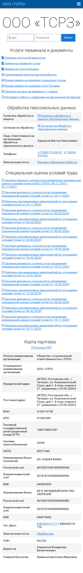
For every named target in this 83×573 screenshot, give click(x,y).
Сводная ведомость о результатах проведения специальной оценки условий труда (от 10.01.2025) (36, 265)
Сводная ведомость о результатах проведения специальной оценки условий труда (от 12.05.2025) (36, 282)
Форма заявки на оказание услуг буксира (32, 85)
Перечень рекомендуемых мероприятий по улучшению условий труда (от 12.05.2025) (39, 292)
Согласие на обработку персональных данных (55, 127)
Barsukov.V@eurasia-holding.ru (57, 162)
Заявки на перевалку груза (22, 63)
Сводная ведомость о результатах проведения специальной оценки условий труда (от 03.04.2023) (36, 212)
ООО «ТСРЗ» (13, 4)
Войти (68, 37)
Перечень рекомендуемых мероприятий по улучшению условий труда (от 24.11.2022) (39, 203)
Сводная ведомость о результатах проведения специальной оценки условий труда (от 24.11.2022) (36, 194)
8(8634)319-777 (47, 523)
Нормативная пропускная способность (31, 74)
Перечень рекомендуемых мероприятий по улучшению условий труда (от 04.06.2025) (39, 309)
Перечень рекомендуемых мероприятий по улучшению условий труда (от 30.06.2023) (39, 238)
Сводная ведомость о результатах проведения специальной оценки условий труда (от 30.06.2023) (36, 229)
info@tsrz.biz (45, 533)
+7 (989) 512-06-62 (50, 152)
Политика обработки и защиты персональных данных (58, 117)
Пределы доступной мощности (25, 57)
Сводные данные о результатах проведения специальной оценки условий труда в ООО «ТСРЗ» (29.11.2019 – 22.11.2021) (41, 183)
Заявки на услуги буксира (22, 69)
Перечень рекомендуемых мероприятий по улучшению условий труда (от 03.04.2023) (39, 220)
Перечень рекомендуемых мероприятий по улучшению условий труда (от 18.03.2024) (39, 256)
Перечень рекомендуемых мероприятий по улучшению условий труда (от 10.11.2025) (39, 327)
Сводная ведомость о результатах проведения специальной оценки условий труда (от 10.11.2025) (36, 318)
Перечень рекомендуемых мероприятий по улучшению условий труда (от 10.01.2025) (39, 274)
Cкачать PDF (43, 347)
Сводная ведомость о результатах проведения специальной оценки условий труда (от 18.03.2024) (36, 247)
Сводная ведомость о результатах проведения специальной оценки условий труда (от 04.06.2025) (36, 300)
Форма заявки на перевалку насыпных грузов (35, 80)
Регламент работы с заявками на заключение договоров (42, 97)
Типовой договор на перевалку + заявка (31, 91)
